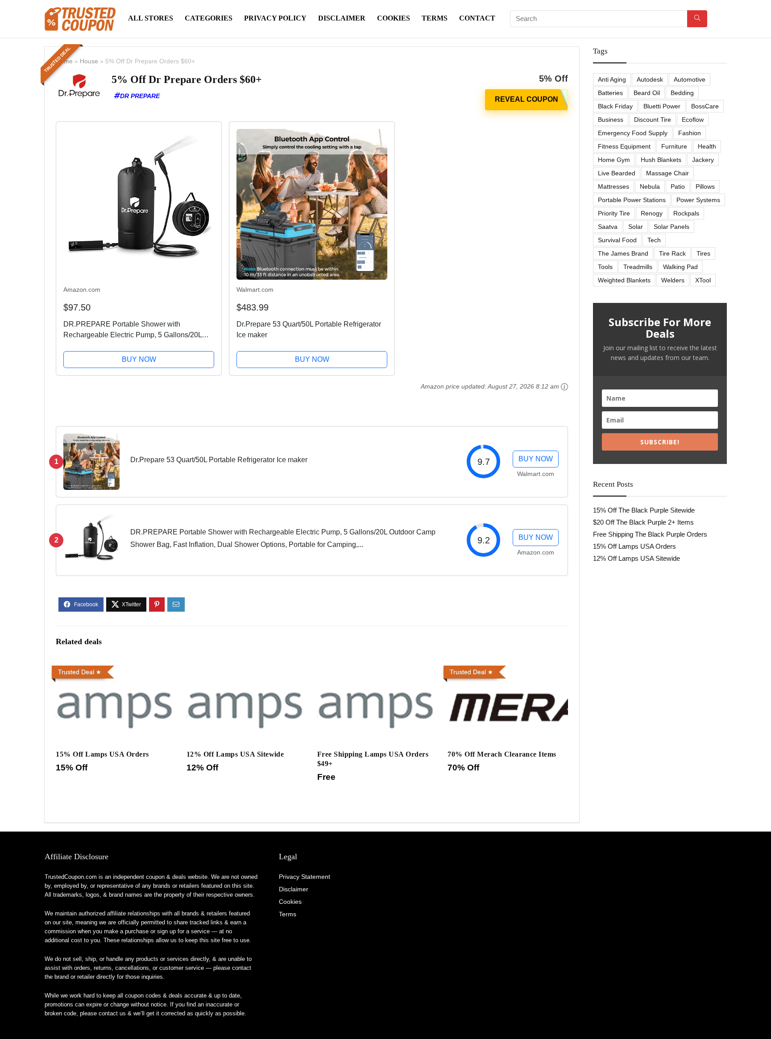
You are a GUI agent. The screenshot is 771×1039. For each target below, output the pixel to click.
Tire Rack (672, 253)
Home (64, 61)
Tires (703, 253)
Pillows (705, 186)
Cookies (393, 18)
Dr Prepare (140, 95)
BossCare (705, 106)
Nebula (650, 186)
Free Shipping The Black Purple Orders (650, 534)
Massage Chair (667, 173)
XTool (703, 280)
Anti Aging (612, 79)
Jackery (703, 159)
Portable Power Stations (632, 199)
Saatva (608, 226)
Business (610, 119)
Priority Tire (614, 213)
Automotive (689, 79)
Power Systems (698, 199)
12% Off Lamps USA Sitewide (235, 754)
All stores (150, 18)
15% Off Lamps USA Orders (102, 754)
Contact (477, 18)
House (89, 61)
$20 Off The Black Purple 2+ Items (643, 522)
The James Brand (623, 253)
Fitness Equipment (624, 146)
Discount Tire (652, 119)
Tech (654, 240)
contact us (112, 1013)
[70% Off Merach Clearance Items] (508, 668)
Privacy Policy (275, 18)
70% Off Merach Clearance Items (502, 754)
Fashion (689, 133)
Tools (605, 266)
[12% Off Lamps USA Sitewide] (247, 668)
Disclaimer (341, 18)
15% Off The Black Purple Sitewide (644, 510)
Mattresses (613, 186)
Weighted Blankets (624, 280)
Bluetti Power (661, 106)
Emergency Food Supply (632, 133)
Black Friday (615, 106)
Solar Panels (671, 226)
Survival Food (617, 240)
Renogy (652, 213)
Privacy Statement (304, 876)
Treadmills (637, 266)
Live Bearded (616, 173)
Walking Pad (680, 266)
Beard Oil (647, 92)
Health (707, 146)
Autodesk (650, 79)
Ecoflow (693, 119)
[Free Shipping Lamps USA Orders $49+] (377, 668)
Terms (435, 18)
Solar (635, 226)
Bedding (682, 92)
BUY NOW (139, 359)
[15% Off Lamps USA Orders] (116, 668)
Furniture (674, 146)
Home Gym (614, 159)
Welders (672, 280)
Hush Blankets (661, 159)
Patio (678, 186)
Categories (208, 18)
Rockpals (686, 213)
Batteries (610, 92)
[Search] (697, 18)
